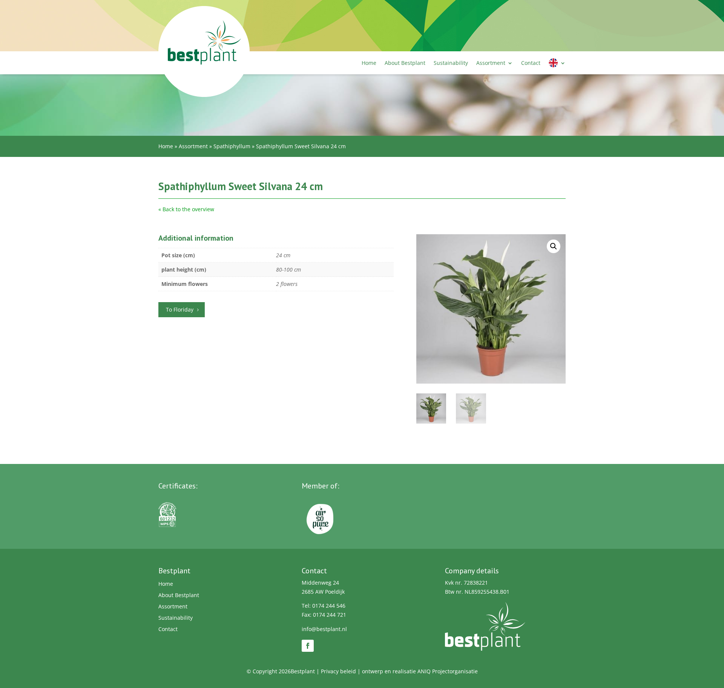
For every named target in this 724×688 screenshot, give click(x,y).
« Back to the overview (186, 209)
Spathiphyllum (231, 146)
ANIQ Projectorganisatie (447, 671)
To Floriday (179, 309)
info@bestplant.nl (324, 629)
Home (369, 62)
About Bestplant (405, 62)
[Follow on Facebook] (308, 646)
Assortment (490, 62)
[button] (553, 246)
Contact (530, 62)
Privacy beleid (338, 671)
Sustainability (451, 62)
